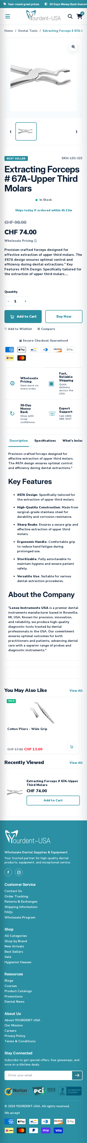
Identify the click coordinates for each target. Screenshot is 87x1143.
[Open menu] (8, 16)
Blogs (8, 980)
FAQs (8, 912)
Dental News (14, 1002)
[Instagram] (19, 872)
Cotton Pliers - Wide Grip (27, 729)
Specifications (45, 441)
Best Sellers (13, 952)
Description (19, 441)
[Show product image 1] (26, 131)
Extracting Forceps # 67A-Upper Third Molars (52, 783)
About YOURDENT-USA (22, 1020)
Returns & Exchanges (20, 901)
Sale (7, 957)
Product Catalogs (18, 991)
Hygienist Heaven (17, 962)
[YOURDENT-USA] (43, 16)
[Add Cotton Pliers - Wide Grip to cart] (71, 746)
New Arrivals (14, 946)
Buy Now (63, 316)
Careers (10, 1031)
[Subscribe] (77, 1075)
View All (76, 691)
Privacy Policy (14, 1036)
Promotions (13, 996)
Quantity (10, 292)
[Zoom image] (73, 46)
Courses (10, 986)
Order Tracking (16, 896)
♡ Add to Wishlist (18, 329)
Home (8, 31)
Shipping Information (20, 907)
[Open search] (70, 16)
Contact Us (13, 891)
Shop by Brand (15, 941)
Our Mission (13, 1025)
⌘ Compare (46, 329)
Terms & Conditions (19, 1041)
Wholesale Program (19, 917)
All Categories (15, 936)
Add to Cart (53, 800)
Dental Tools (27, 31)
